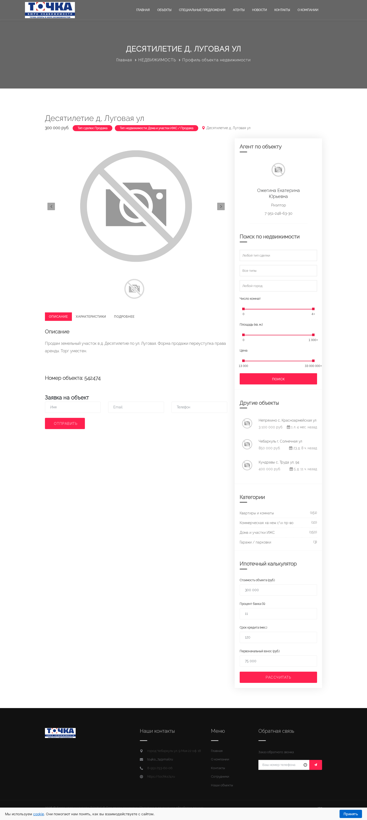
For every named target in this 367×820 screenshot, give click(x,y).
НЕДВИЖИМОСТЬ (157, 60)
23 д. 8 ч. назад (304, 448)
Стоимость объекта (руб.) (257, 580)
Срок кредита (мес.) (253, 627)
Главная (143, 10)
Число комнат (250, 298)
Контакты (282, 10)
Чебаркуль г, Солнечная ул (280, 441)
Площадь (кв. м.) (251, 324)
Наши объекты (222, 785)
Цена (243, 350)
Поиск (278, 379)
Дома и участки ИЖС (257, 533)
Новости (259, 10)
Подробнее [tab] (124, 316)
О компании (308, 10)
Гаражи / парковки (255, 542)
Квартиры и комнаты (257, 513)
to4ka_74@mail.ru (160, 759)
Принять (351, 814)
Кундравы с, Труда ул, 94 (279, 462)
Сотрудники (220, 776)
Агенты (239, 10)
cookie (38, 814)
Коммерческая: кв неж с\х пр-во (266, 523)
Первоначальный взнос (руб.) (260, 651)
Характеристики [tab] (91, 316)
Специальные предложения (202, 10)
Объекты (164, 10)
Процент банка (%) (252, 604)
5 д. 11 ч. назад (305, 469)
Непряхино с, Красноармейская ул (287, 420)
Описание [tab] (58, 316)
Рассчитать (278, 677)
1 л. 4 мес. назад (303, 427)
